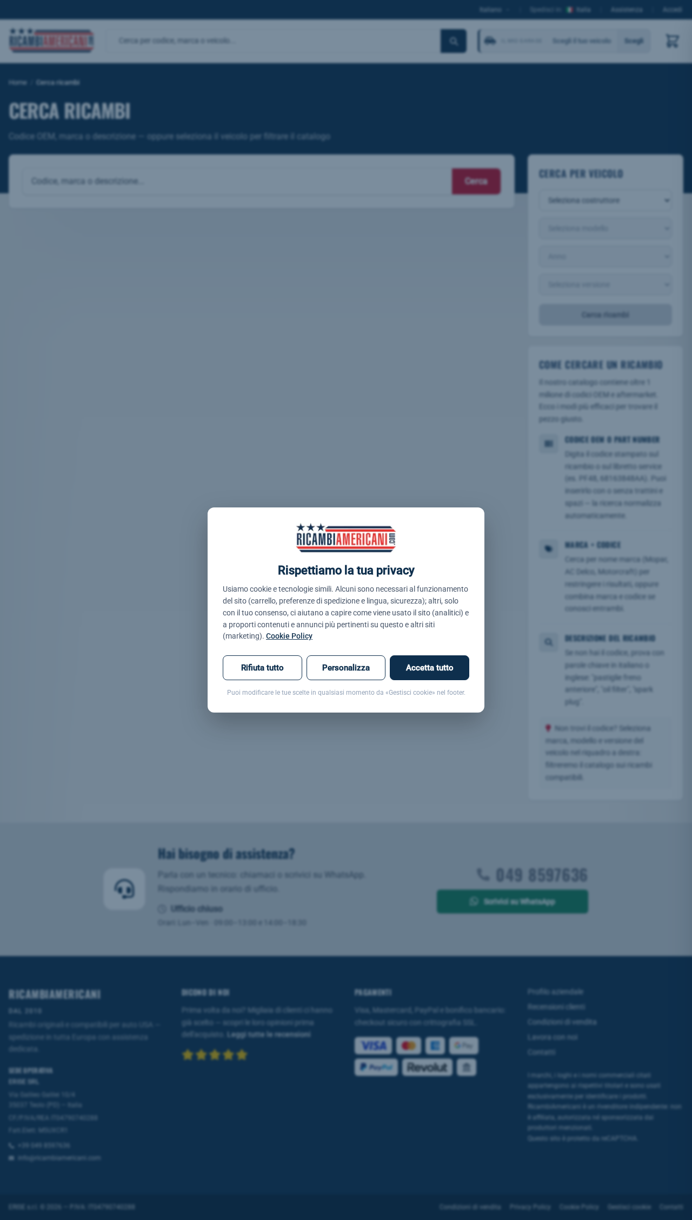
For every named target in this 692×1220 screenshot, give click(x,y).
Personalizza (346, 668)
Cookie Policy (289, 636)
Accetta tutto (430, 668)
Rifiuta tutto (262, 668)
